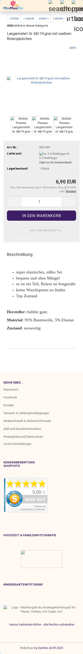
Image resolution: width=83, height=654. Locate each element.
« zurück (28, 18)
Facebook (10, 397)
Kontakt (8, 405)
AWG (72, 48)
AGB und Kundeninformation (22, 429)
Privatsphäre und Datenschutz (23, 436)
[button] (7, 128)
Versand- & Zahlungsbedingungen (26, 413)
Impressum (10, 389)
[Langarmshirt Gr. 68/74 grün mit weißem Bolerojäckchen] (41, 80)
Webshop (26, 648)
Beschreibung (20, 254)
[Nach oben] (13, 647)
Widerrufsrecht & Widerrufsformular (27, 421)
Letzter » (59, 18)
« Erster (14, 18)
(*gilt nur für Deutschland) (55, 162)
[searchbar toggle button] (54, 6)
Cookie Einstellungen (17, 444)
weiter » (44, 18)
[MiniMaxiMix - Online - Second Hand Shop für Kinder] (11, 6)
